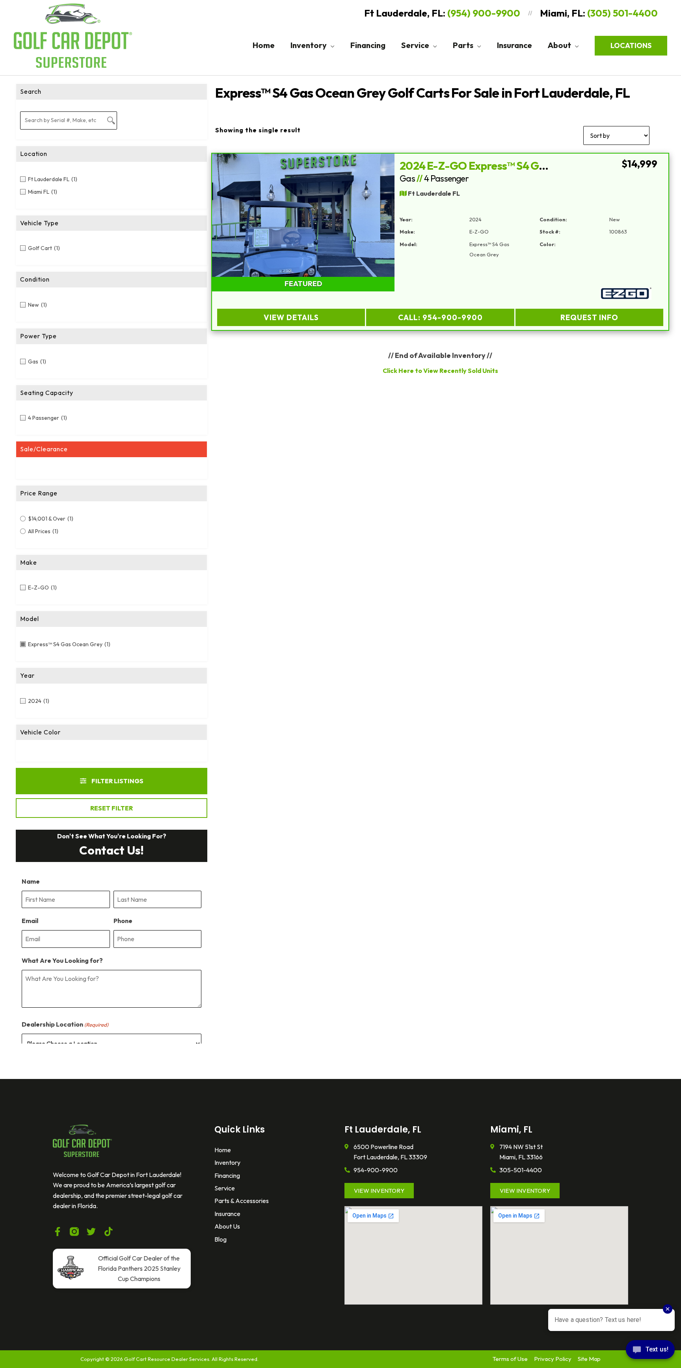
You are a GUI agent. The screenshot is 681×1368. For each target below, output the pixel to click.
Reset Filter (111, 808)
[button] (331, 45)
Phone (123, 921)
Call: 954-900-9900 (440, 317)
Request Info (589, 317)
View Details (291, 317)
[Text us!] (650, 1351)
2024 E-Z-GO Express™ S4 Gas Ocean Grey (505, 165)
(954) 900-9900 (483, 13)
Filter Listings (116, 781)
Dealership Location (65, 1024)
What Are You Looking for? (62, 960)
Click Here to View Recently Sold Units (440, 370)
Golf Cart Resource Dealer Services (166, 1359)
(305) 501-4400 (622, 13)
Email (30, 921)
